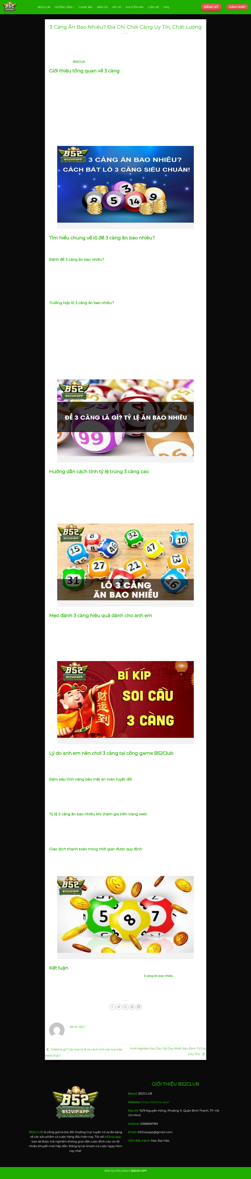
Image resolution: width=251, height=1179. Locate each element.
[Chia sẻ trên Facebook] (112, 1007)
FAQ (166, 7)
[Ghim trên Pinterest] (132, 1007)
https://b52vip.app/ (155, 1102)
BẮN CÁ (102, 7)
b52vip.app (113, 1136)
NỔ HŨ (117, 7)
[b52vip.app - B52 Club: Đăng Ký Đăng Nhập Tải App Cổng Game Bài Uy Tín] (18, 7)
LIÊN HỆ (153, 7)
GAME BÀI (86, 7)
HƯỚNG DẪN (63, 7)
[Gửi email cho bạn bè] (125, 1007)
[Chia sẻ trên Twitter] (119, 1007)
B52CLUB (36, 1132)
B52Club (44, 7)
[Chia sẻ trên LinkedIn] (139, 1007)
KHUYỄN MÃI (135, 7)
